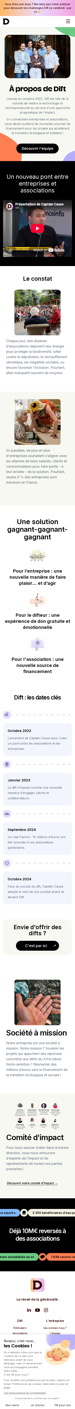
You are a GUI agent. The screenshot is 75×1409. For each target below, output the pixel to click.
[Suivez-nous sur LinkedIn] (29, 1310)
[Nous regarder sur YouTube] (37, 1310)
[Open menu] (68, 21)
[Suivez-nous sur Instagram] (46, 1310)
